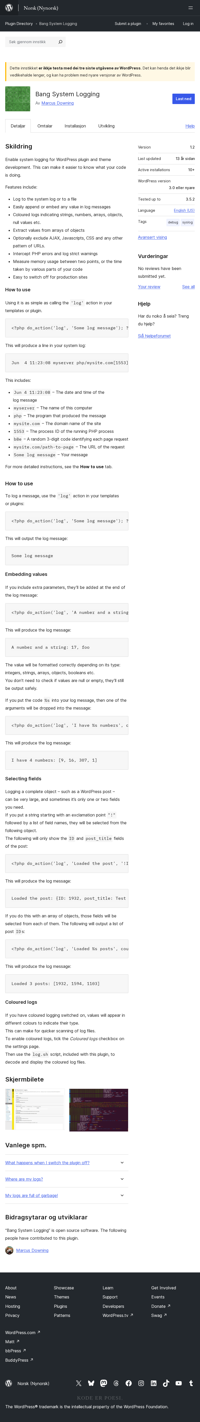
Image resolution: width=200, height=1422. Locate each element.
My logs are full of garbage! (31, 1195)
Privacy (12, 1315)
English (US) (184, 210)
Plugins (60, 1306)
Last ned (183, 98)
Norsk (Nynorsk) (33, 1383)
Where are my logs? (24, 1179)
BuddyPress (19, 1360)
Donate (161, 1306)
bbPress (15, 1350)
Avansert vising (152, 237)
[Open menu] (191, 8)
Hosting (12, 1306)
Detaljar (18, 125)
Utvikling (106, 125)
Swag (159, 1315)
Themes (61, 1296)
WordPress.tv (118, 1315)
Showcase (64, 1287)
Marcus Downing (57, 103)
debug (173, 222)
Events (158, 1296)
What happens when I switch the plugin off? (47, 1162)
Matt (12, 1341)
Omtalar (45, 125)
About (11, 1287)
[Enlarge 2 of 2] (121, 1095)
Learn (108, 1287)
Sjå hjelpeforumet (154, 335)
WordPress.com (23, 1332)
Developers (113, 1306)
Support (110, 1296)
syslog (187, 222)
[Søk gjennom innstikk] (60, 42)
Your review (149, 286)
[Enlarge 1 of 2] (57, 1095)
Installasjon (75, 125)
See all (188, 286)
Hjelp (190, 125)
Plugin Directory (19, 23)
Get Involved (163, 1287)
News (10, 1296)
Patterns (62, 1315)
